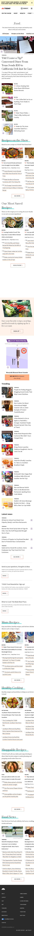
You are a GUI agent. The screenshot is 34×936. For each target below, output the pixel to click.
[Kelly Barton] (12, 702)
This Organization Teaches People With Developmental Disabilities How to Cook (12, 862)
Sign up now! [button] (17, 265)
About (3, 893)
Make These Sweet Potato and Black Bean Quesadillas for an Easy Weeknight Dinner (12, 649)
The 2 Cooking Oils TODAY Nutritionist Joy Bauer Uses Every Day (11, 723)
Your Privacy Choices (9, 919)
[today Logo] (3, 889)
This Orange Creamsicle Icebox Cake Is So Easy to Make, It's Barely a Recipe (12, 188)
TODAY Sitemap (23, 904)
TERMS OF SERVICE (23, 893)
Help (3, 901)
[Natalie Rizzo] (12, 637)
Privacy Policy (5, 915)
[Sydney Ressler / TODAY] (12, 153)
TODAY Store (23, 911)
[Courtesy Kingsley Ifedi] (12, 831)
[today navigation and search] (32, 8)
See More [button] (17, 196)
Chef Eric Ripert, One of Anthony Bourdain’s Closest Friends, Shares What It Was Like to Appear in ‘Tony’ (12, 871)
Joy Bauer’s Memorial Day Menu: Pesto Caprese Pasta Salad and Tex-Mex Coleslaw (12, 731)
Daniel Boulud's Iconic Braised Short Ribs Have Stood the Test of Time (12, 173)
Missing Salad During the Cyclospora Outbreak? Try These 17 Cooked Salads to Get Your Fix (12, 660)
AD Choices (4, 911)
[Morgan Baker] (12, 222)
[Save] (3, 93)
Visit (3, 904)
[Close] (32, 3)
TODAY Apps (4, 908)
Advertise (22, 908)
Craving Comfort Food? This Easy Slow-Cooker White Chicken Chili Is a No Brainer (11, 235)
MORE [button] (4, 576)
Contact (4, 897)
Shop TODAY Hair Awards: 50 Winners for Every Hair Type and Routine (14, 3)
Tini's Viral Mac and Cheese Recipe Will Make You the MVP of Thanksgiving (11, 245)
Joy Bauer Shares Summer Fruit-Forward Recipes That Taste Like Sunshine (11, 715)
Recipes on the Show (17, 33)
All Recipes (5, 33)
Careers (21, 897)
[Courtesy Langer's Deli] (17, 44)
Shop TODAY (22, 915)
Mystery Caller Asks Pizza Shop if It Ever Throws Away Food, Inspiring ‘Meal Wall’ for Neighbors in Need (12, 854)
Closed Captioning (24, 901)
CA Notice (4, 922)
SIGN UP (16, 331)
